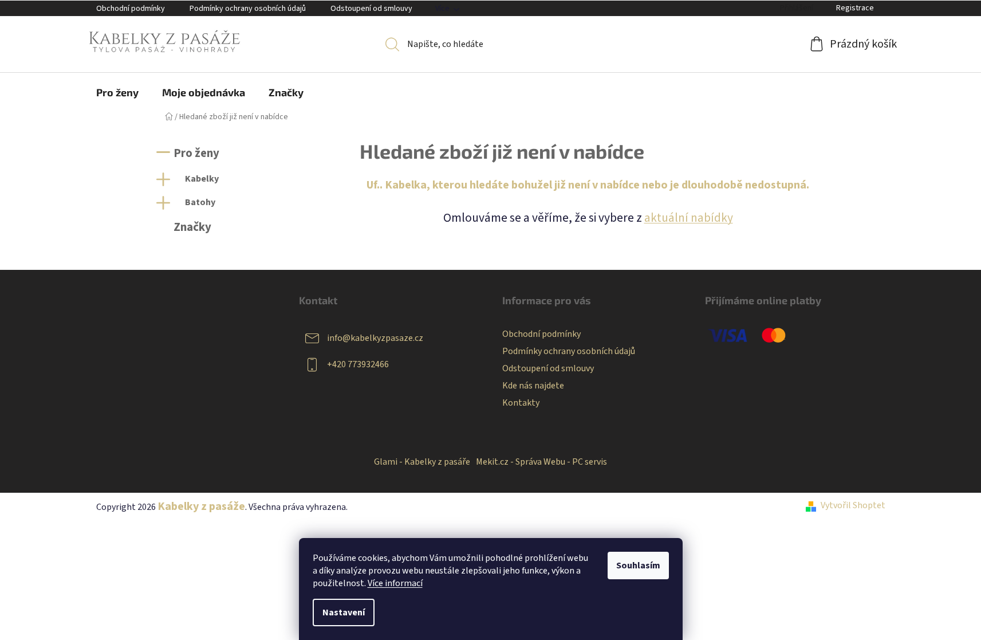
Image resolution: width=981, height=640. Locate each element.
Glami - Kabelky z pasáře (422, 462)
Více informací (395, 583)
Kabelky (202, 178)
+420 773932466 (358, 364)
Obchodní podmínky (130, 8)
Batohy (200, 202)
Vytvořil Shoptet (853, 505)
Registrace (855, 8)
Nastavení (343, 612)
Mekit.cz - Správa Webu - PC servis (541, 462)
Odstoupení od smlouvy (371, 8)
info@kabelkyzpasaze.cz (375, 338)
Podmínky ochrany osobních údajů (248, 8)
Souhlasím (638, 565)
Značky (192, 227)
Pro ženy (196, 153)
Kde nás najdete (533, 385)
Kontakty (520, 402)
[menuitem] (117, 92)
